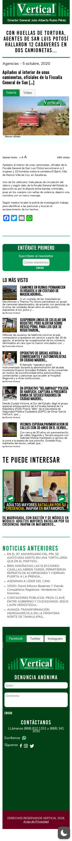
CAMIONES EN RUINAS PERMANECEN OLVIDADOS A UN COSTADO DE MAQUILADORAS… (42, 290)
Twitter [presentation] (35, 639)
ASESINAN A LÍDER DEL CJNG (28, 581)
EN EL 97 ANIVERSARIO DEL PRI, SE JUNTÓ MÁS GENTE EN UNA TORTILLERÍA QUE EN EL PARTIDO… (37, 557)
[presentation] (10, 499)
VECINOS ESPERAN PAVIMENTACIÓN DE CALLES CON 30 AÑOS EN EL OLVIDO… (44, 425)
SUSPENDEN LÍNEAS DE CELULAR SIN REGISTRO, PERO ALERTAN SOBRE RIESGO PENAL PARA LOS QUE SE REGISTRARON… (43, 325)
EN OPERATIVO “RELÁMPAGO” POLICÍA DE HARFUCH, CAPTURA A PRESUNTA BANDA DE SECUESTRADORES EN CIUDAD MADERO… (44, 393)
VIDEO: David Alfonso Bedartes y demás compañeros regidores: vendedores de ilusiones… (35, 589)
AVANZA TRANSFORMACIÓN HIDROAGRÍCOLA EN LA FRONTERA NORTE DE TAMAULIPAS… (33, 613)
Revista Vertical (12, 313)
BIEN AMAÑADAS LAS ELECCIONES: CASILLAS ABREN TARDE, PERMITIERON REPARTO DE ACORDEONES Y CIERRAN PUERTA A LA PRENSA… (36, 571)
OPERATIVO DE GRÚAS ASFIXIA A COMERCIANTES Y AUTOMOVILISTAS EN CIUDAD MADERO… (43, 356)
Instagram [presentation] (55, 639)
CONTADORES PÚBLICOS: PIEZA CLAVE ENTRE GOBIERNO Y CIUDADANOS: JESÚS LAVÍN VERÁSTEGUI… (37, 601)
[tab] (11, 92)
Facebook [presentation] (16, 638)
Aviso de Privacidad (36, 822)
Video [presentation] (27, 93)
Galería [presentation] (11, 92)
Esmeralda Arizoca (14, 346)
